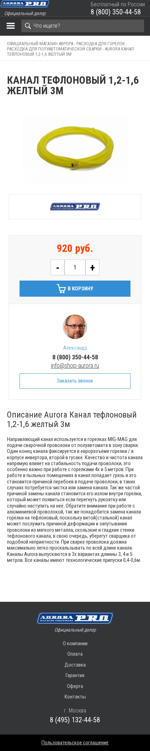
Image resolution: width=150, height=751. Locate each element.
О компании (75, 643)
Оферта (75, 686)
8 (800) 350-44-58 (116, 12)
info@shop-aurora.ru (75, 365)
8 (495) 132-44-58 (75, 720)
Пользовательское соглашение (75, 742)
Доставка (75, 665)
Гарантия (75, 675)
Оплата (75, 654)
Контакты (75, 697)
